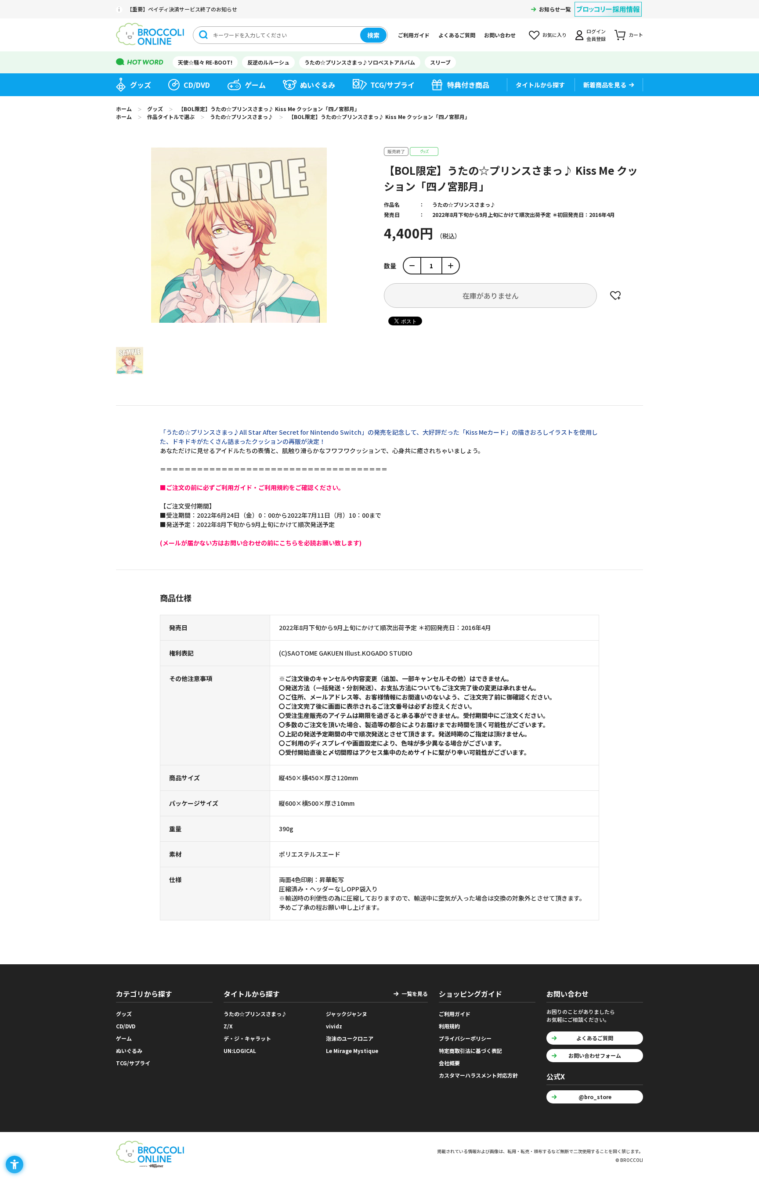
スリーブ (440, 62)
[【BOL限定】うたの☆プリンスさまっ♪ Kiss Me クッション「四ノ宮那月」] (129, 360)
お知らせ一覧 (555, 9)
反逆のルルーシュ (268, 62)
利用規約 (449, 1026)
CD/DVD (197, 84)
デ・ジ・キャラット (247, 1038)
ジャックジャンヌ (346, 1013)
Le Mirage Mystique (352, 1050)
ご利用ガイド (414, 35)
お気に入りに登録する (615, 295)
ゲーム (255, 84)
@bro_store (594, 1096)
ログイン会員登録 (596, 35)
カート (636, 34)
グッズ (140, 84)
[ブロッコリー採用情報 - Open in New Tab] (608, 3)
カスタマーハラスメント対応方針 (478, 1075)
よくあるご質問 (456, 35)
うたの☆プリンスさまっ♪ (463, 204)
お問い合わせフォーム (594, 1055)
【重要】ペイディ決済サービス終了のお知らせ (182, 9)
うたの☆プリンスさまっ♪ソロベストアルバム (359, 62)
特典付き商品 (468, 84)
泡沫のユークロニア (349, 1038)
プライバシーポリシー (465, 1038)
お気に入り (554, 34)
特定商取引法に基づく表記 (470, 1050)
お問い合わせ (500, 35)
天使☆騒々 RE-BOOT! (205, 62)
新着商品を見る (604, 84)
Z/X (228, 1026)
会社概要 (449, 1063)
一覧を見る (414, 993)
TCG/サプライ (392, 84)
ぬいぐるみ (317, 84)
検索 (373, 35)
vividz (334, 1026)
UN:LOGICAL (240, 1050)
